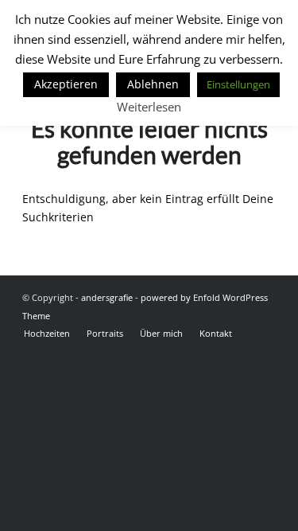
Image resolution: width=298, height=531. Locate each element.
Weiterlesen (149, 107)
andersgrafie (107, 297)
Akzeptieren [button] (66, 84)
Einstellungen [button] (238, 84)
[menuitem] (47, 334)
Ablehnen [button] (153, 84)
